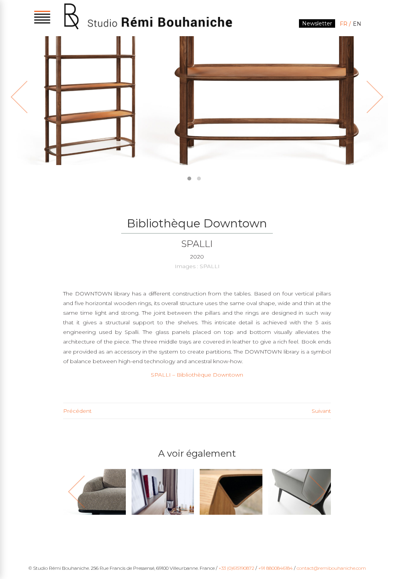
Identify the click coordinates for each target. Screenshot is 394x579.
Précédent (77, 410)
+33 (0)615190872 (236, 568)
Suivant (321, 410)
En (357, 23)
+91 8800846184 (275, 568)
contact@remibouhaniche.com (331, 568)
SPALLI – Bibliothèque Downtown (197, 374)
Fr (343, 23)
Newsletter (317, 23)
